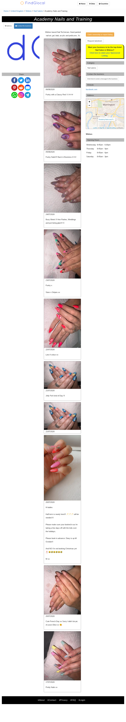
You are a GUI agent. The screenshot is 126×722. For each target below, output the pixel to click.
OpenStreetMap (111, 128)
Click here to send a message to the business (102, 79)
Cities (92, 4)
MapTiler (102, 128)
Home (82, 4)
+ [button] (89, 101)
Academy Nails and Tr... (106, 119)
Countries (104, 4)
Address (9, 26)
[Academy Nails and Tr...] (105, 114)
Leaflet (95, 128)
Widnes (29, 11)
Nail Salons (38, 11)
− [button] (89, 105)
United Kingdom (17, 11)
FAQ (73, 700)
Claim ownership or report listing (100, 34)
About (42, 700)
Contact (52, 700)
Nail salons (91, 68)
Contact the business (24, 26)
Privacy (64, 700)
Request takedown (94, 41)
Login (82, 700)
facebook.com (91, 89)
